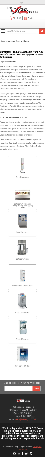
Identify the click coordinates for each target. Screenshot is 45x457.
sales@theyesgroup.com (25, 419)
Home (3, 41)
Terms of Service (22, 449)
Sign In (22, 2)
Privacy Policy (37, 447)
